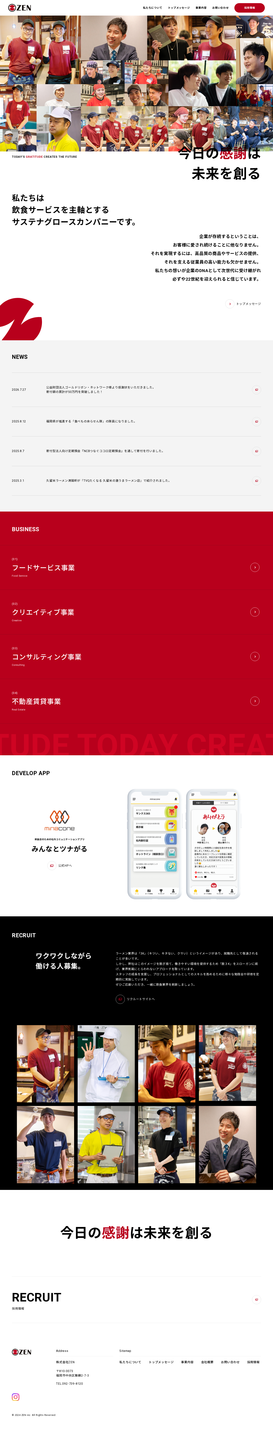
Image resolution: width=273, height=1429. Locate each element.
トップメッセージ (179, 7)
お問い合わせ (220, 7)
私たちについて (152, 7)
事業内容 (201, 7)
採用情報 (249, 7)
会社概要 (207, 1362)
